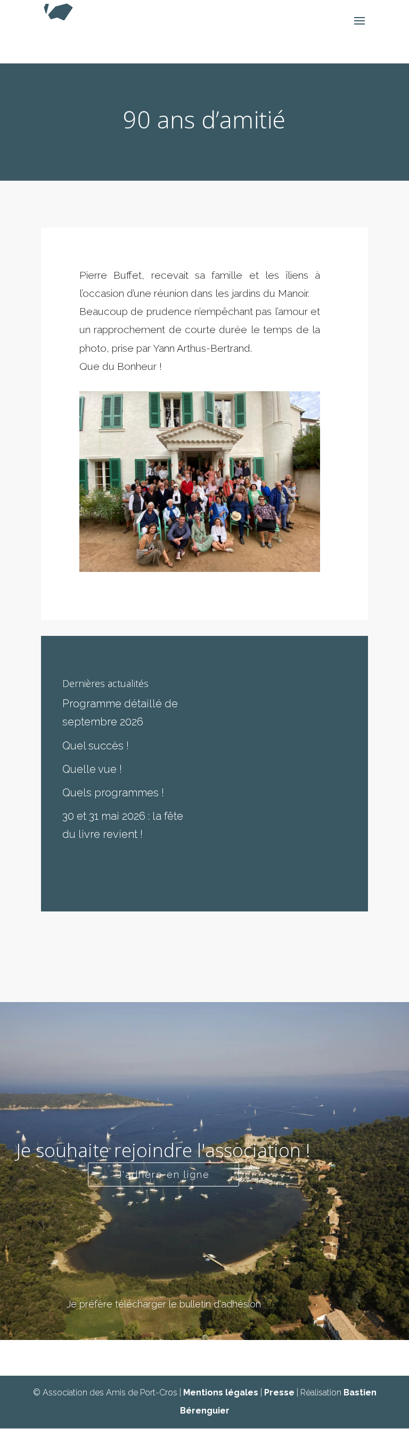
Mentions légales (220, 1392)
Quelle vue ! (92, 769)
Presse (279, 1392)
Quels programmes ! (113, 792)
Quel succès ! (95, 745)
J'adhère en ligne (163, 1174)
